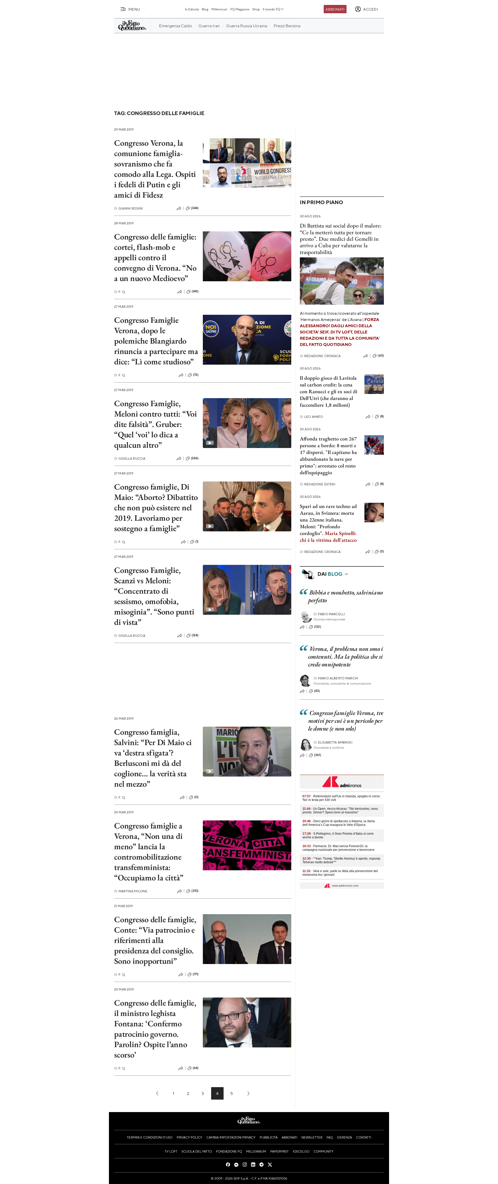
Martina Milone (130, 891)
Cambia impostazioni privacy (230, 1137)
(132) (317, 626)
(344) (195, 208)
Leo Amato (311, 417)
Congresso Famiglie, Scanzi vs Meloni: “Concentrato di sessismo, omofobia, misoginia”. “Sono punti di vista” (154, 596)
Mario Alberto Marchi (336, 678)
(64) (196, 1068)
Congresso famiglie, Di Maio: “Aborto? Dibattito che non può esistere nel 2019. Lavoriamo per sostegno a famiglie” (156, 507)
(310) (195, 891)
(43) (317, 691)
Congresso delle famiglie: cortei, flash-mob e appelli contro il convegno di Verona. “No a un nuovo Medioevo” (155, 257)
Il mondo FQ (271, 9)
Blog (205, 9)
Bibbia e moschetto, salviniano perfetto (345, 596)
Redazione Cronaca (320, 356)
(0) (196, 797)
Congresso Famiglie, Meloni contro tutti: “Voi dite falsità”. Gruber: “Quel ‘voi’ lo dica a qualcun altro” (155, 424)
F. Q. (120, 292)
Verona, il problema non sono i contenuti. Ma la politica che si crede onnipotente (345, 656)
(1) (196, 541)
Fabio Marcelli (329, 614)
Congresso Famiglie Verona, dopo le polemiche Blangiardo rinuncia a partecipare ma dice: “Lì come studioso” (156, 341)
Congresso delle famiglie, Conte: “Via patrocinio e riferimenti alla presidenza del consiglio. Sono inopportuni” (155, 940)
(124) (195, 635)
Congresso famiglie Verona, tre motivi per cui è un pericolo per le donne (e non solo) (345, 720)
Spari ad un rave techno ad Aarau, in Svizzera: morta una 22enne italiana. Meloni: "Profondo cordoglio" (328, 520)
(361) (317, 755)
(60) (381, 355)
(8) (382, 416)
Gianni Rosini (128, 208)
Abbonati (335, 9)
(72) (196, 375)
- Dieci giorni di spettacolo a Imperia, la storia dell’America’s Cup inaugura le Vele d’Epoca (338, 823)
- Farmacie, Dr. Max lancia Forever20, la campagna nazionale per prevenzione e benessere (338, 848)
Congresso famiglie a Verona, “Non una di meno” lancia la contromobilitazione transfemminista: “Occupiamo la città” (148, 851)
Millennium (219, 9)
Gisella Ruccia (129, 458)
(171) (196, 974)
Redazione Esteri (317, 484)
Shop (256, 9)
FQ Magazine (239, 9)
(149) (195, 291)
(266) (195, 458)
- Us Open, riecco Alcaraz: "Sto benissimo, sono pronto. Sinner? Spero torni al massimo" (340, 810)
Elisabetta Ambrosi (333, 742)
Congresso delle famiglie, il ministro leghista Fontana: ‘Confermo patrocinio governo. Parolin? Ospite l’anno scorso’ (155, 1028)
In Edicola (192, 9)
